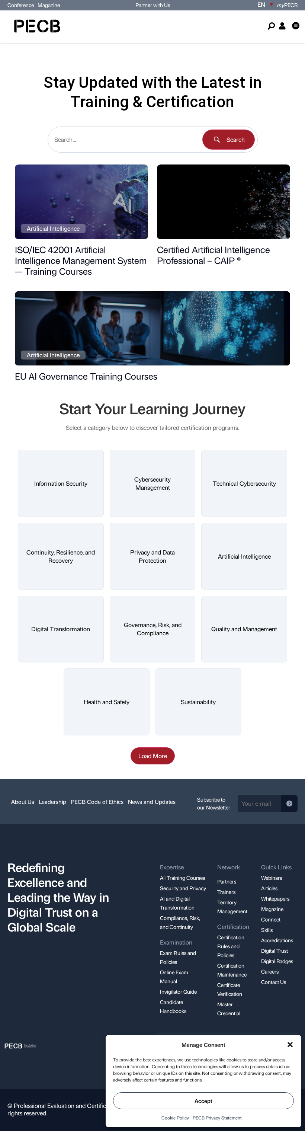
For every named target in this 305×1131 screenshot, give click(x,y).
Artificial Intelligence (53, 228)
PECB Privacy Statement (217, 1118)
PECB (287, 4)
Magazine (49, 4)
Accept (203, 1101)
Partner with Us (152, 4)
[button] (290, 1044)
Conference (20, 4)
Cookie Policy (175, 1118)
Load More (152, 756)
